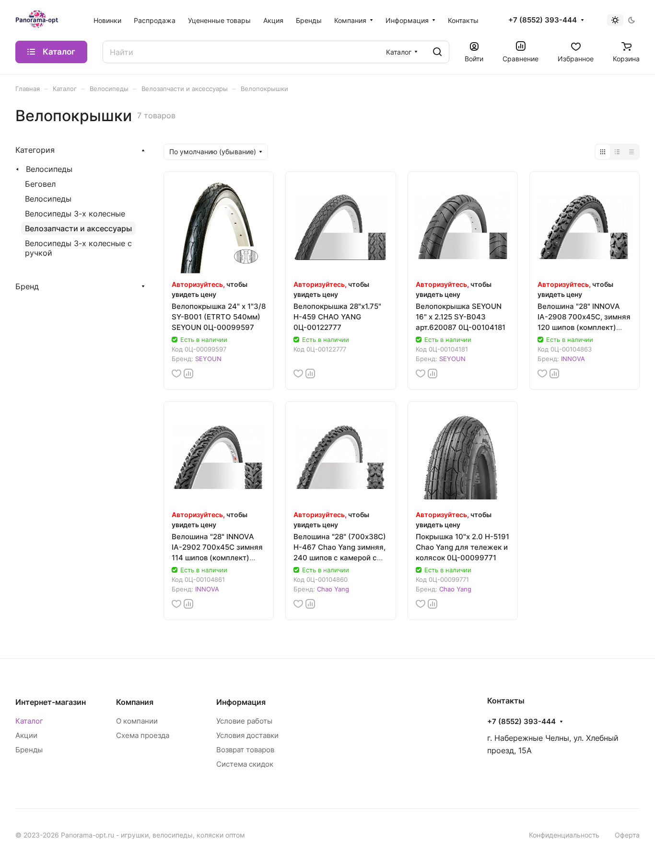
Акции (26, 735)
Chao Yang (333, 589)
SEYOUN (208, 359)
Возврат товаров (245, 749)
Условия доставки (247, 735)
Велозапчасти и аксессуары (78, 228)
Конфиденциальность (564, 835)
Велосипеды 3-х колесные (75, 213)
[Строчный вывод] (617, 152)
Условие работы (244, 720)
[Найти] (437, 52)
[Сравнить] (188, 373)
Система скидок (244, 764)
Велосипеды (49, 169)
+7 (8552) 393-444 (542, 20)
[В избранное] (176, 373)
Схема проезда (142, 735)
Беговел (40, 184)
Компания (134, 702)
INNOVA (573, 359)
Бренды (29, 749)
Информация (241, 702)
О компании (137, 720)
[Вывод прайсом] (631, 152)
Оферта (627, 835)
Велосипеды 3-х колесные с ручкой (78, 248)
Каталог (29, 720)
